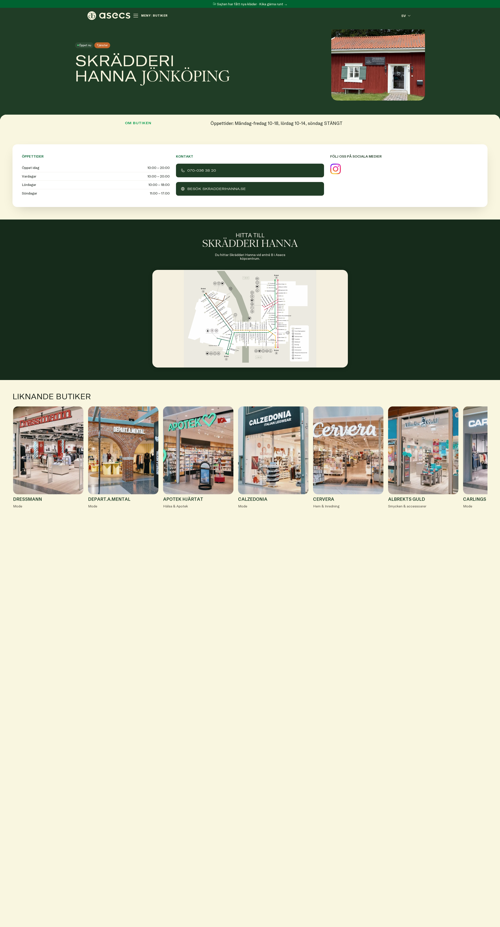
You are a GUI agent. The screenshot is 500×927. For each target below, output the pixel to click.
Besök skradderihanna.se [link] (216, 188)
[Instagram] (335, 169)
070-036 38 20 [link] (201, 170)
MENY (146, 15)
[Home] (109, 15)
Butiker (160, 15)
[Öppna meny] (135, 15)
